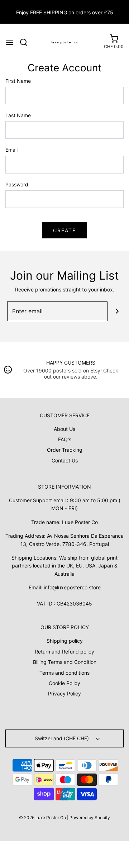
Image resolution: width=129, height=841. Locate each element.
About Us (64, 429)
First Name (18, 81)
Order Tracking (64, 450)
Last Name (18, 115)
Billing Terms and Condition (64, 662)
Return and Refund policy (64, 651)
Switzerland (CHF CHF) (62, 738)
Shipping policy (65, 641)
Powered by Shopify (90, 817)
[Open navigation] (9, 42)
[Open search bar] (26, 42)
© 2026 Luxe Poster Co (42, 817)
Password (16, 184)
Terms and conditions (64, 673)
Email (11, 150)
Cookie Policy (64, 683)
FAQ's (64, 439)
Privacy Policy (64, 693)
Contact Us (65, 460)
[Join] (117, 311)
